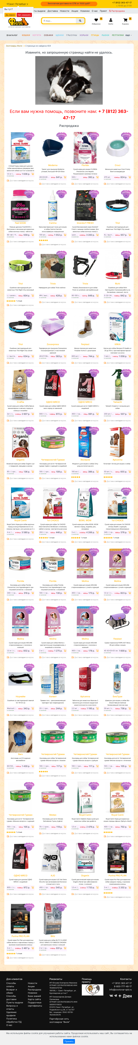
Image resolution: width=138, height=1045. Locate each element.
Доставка (53, 11)
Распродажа (118, 11)
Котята (37, 35)
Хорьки (84, 35)
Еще (128, 35)
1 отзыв (19, 301)
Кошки (26, 35)
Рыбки (105, 35)
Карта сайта (34, 999)
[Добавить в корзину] (32, 174)
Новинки (85, 11)
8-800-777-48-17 (123, 986)
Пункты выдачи (37, 11)
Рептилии (118, 35)
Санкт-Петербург (17, 4)
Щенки (60, 35)
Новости (64, 11)
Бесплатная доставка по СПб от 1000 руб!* (69, 3)
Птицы (95, 35)
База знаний (34, 996)
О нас (95, 11)
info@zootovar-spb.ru (120, 989)
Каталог (13, 35)
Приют (103, 11)
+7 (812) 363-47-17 (122, 983)
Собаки (48, 35)
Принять (69, 1041)
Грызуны (71, 35)
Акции (74, 11)
